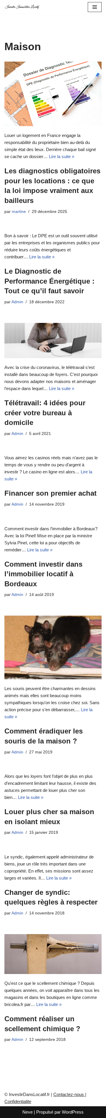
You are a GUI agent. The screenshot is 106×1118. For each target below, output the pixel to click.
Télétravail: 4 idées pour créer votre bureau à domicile (44, 412)
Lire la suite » (61, 156)
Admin (17, 302)
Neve (27, 1111)
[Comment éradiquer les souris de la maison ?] (53, 647)
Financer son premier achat (50, 493)
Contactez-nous (69, 1094)
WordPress (73, 1111)
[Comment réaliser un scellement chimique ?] (53, 954)
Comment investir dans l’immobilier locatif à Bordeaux (43, 574)
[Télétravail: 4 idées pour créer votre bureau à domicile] (53, 340)
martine (19, 211)
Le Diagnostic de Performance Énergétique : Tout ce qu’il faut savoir (49, 281)
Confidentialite (17, 1101)
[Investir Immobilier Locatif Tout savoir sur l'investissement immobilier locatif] (22, 7)
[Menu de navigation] (95, 7)
